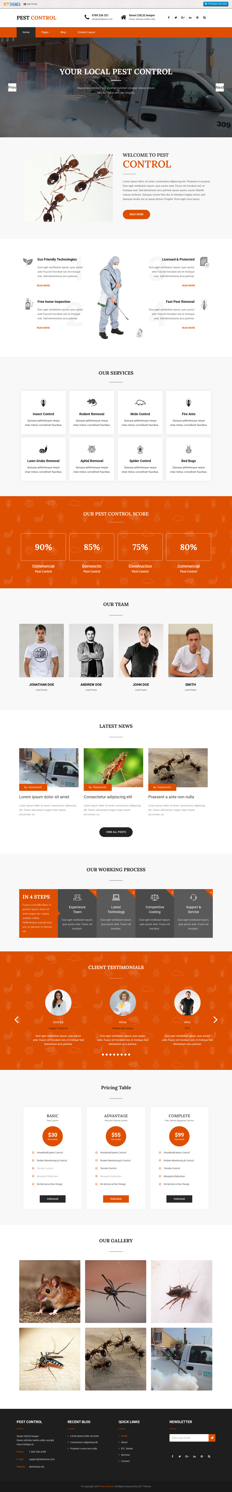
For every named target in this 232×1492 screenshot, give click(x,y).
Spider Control (140, 461)
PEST (36, 17)
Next (216, 1019)
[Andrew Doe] (91, 625)
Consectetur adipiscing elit (84, 1442)
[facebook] (169, 17)
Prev (16, 1019)
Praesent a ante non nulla (83, 1448)
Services (125, 1454)
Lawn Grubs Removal (43, 461)
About (124, 1442)
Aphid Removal (92, 461)
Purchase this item (217, 4)
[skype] (204, 17)
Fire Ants (188, 414)
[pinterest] (197, 17)
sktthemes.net (36, 1466)
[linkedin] (190, 17)
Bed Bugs (188, 461)
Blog (63, 32)
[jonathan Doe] (41, 625)
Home (26, 32)
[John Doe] (141, 625)
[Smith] (190, 625)
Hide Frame (31, 4)
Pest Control (106, 1486)
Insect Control (43, 414)
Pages (45, 32)
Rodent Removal (91, 414)
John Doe (141, 685)
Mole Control (140, 414)
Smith (190, 685)
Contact (125, 1461)
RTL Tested (127, 1448)
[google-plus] (183, 17)
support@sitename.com (42, 1459)
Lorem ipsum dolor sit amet (84, 1436)
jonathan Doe (41, 685)
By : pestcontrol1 (33, 787)
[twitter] (176, 17)
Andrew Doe (91, 685)
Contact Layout (86, 32)
